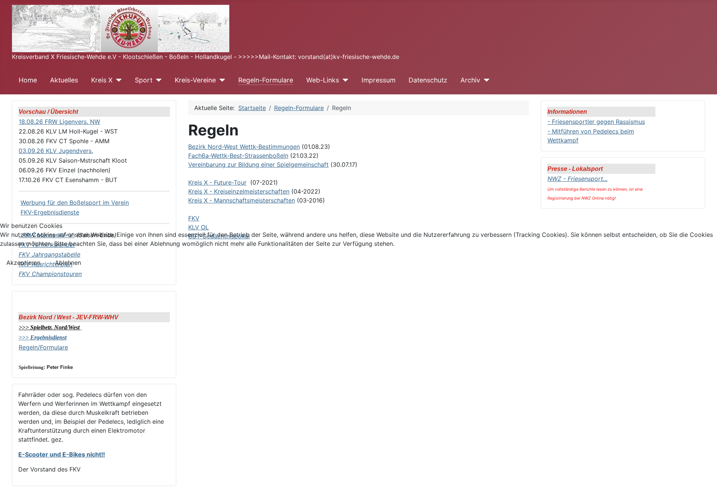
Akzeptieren (23, 262)
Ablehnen (68, 262)
